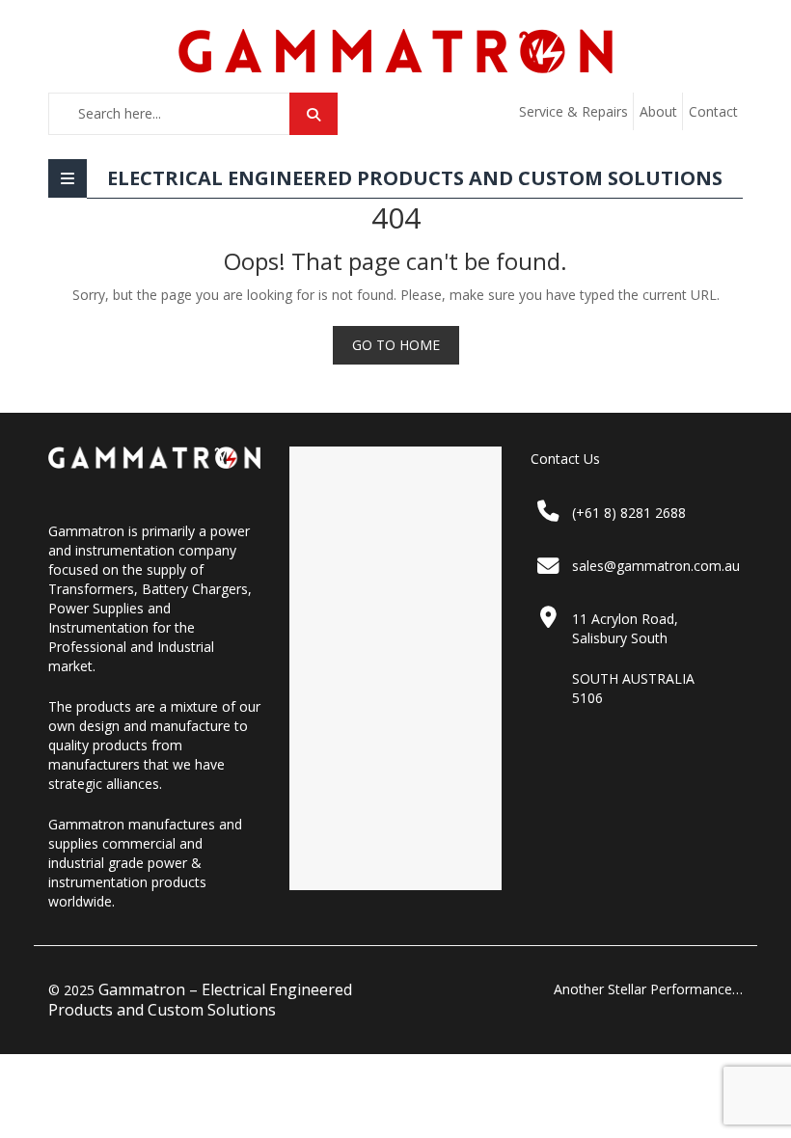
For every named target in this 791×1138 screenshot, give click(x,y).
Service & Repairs (573, 111)
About (658, 111)
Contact (713, 111)
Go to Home (396, 345)
